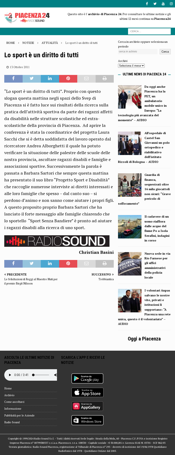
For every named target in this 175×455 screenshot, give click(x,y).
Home (8, 388)
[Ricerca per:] (149, 31)
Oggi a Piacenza (144, 339)
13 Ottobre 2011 (20, 67)
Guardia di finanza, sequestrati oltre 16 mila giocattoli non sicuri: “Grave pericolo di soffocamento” (144, 189)
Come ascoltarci (14, 402)
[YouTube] (163, 3)
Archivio (9, 395)
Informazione (12, 409)
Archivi (122, 61)
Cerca (165, 51)
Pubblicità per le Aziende (19, 415)
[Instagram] (171, 3)
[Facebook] (147, 3)
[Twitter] (155, 3)
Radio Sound (12, 422)
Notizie (28, 43)
